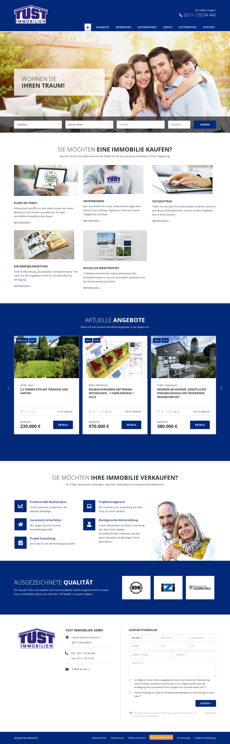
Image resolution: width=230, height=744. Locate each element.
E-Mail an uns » (80, 669)
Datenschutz (99, 737)
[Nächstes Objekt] (221, 388)
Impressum (117, 737)
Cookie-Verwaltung (205, 737)
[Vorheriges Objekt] (9, 388)
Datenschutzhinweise (178, 692)
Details (63, 424)
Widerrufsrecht (136, 737)
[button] (112, 440)
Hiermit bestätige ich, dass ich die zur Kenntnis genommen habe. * (174, 694)
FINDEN (205, 124)
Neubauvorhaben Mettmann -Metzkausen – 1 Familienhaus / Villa (111, 393)
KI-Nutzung (183, 737)
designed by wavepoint (26, 737)
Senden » (205, 703)
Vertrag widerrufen (161, 737)
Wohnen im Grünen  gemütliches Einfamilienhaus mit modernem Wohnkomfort (181, 393)
